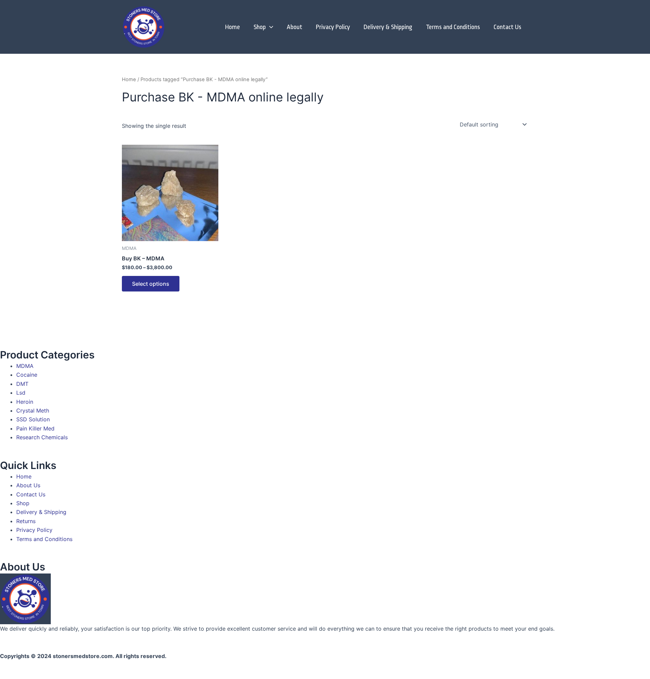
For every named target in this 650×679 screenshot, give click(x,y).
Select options (150, 283)
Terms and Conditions (453, 27)
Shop (260, 27)
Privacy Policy (333, 27)
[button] (269, 27)
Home (232, 27)
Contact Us (507, 27)
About (294, 27)
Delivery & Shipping (388, 27)
